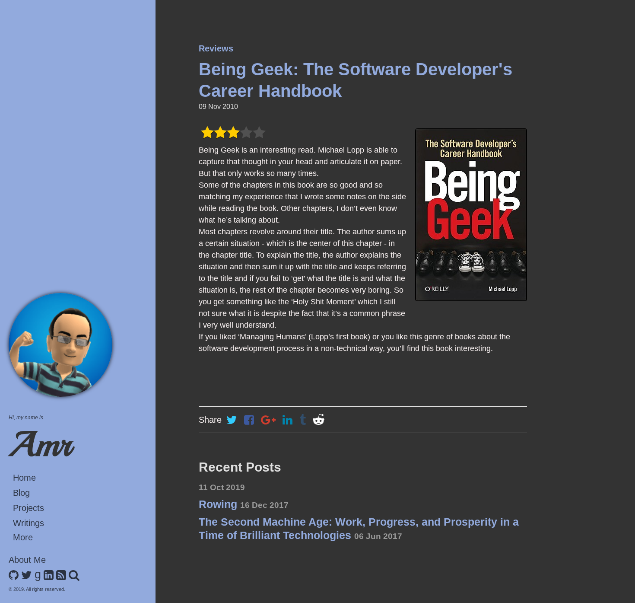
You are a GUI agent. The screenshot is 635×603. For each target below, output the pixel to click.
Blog (21, 493)
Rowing (244, 504)
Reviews (216, 48)
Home (24, 477)
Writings (28, 523)
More (23, 537)
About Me (27, 560)
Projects (28, 508)
